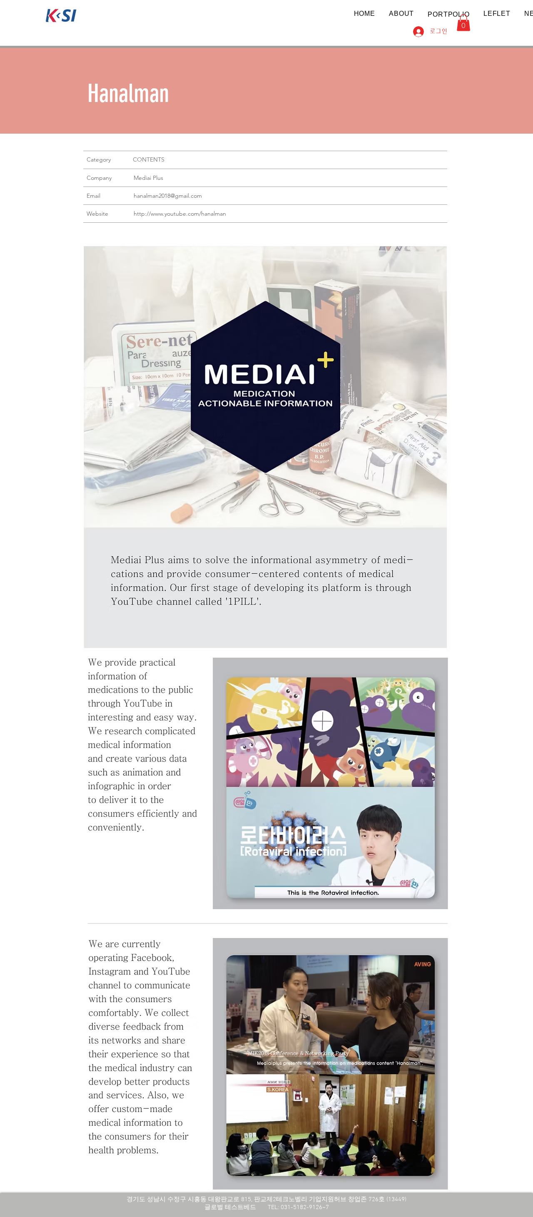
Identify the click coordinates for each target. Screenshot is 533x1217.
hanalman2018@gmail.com (168, 195)
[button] (449, 14)
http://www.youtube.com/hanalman (180, 213)
